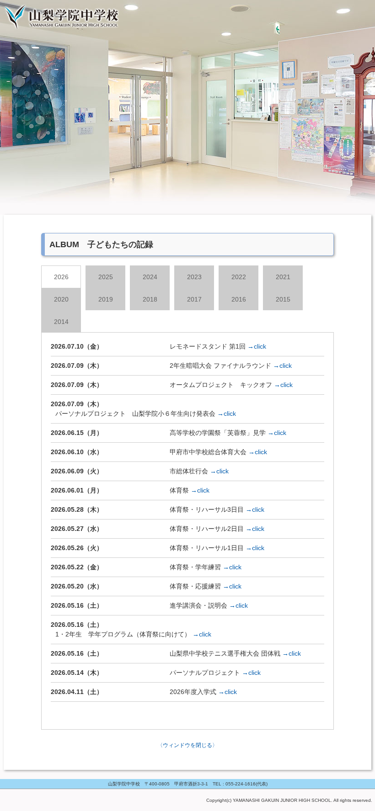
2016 (238, 299)
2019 (105, 299)
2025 (105, 277)
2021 (283, 277)
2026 (61, 277)
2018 (150, 299)
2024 (150, 277)
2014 (61, 321)
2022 (238, 277)
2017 (194, 299)
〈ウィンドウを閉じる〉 (187, 745)
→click (256, 346)
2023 (194, 277)
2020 (61, 299)
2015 (283, 299)
